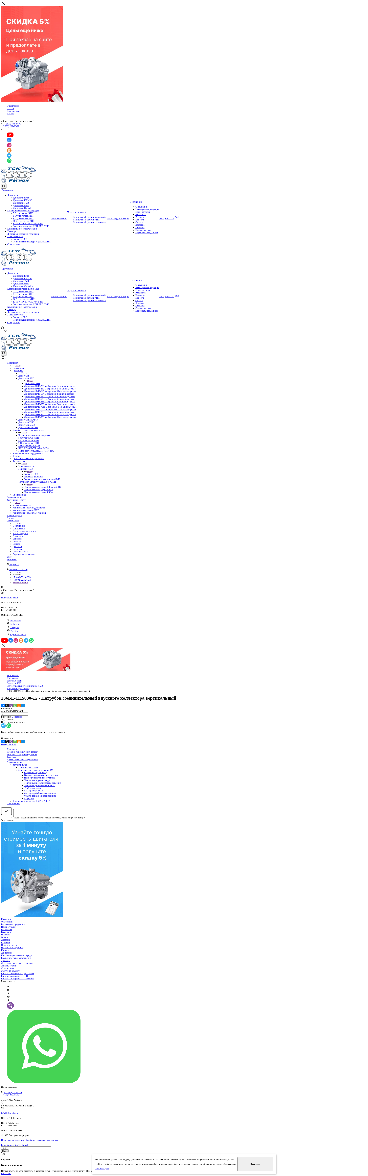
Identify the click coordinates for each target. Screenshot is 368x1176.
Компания (6, 919)
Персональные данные (146, 232)
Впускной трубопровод (35, 772)
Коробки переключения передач (23, 210)
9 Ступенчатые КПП (23, 218)
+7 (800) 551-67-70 (12, 123)
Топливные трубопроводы (37, 780)
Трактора (11, 231)
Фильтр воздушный (33, 790)
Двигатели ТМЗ (21, 203)
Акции (125, 218)
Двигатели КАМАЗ (22, 200)
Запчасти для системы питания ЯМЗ (36, 770)
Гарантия (139, 227)
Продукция (7, 190)
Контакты (169, 218)
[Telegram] (8, 994)
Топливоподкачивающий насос (39, 785)
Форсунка (29, 798)
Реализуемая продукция (147, 209)
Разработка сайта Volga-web (14, 1145)
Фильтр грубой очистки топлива (40, 793)
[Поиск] (3, 186)
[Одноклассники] (19, 705)
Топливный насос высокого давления (42, 783)
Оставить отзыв (143, 230)
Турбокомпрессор (32, 788)
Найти (4, 1151)
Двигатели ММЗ (21, 205)
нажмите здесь (102, 1168)
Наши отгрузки (114, 218)
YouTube (14, 631)
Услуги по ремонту (76, 212)
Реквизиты (140, 214)
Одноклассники (18, 634)
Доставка (139, 225)
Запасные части (15, 236)
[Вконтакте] (8, 987)
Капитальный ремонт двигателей (89, 217)
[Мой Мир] (23, 705)
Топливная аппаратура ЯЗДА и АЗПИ (32, 241)
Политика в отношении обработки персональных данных (29, 1140)
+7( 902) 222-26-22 (10, 126)
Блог (161, 218)
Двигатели (12, 195)
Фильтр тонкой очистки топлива (40, 796)
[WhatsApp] (15, 705)
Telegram (14, 627)
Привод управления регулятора (39, 777)
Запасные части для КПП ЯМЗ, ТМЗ (31, 226)
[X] (7, 705)
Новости (139, 219)
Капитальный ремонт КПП (86, 219)
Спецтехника (13, 244)
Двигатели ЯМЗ (21, 197)
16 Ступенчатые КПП (24, 221)
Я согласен (255, 1164)
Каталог (5, 950)
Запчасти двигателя (28, 767)
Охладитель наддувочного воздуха (41, 775)
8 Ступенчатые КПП (23, 216)
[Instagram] (8, 990)
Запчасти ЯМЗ (20, 239)
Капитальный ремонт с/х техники (89, 222)
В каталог (6, 1173)
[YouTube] (8, 997)
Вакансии (140, 217)
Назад (18, 365)
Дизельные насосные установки (23, 234)
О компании (136, 202)
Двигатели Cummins (23, 208)
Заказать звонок (20, 582)
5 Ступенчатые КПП (23, 213)
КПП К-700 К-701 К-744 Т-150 (28, 223)
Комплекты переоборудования (22, 228)
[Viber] (11, 705)
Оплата (139, 222)
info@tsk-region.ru (9, 597)
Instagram (14, 624)
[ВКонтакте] (3, 705)
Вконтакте (15, 620)
